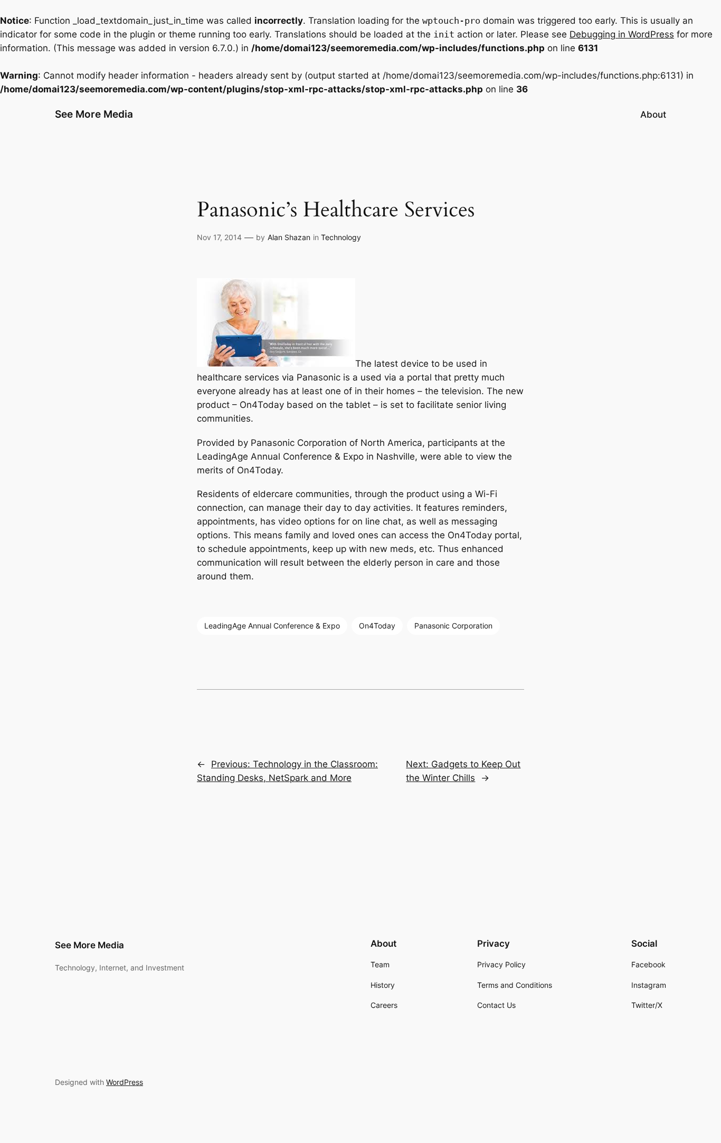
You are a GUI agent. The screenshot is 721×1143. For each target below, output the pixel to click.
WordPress (124, 1082)
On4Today (377, 625)
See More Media (94, 114)
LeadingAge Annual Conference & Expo (272, 625)
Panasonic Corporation (453, 625)
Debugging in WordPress (622, 34)
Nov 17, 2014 (219, 237)
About (653, 114)
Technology (341, 237)
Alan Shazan (289, 237)
